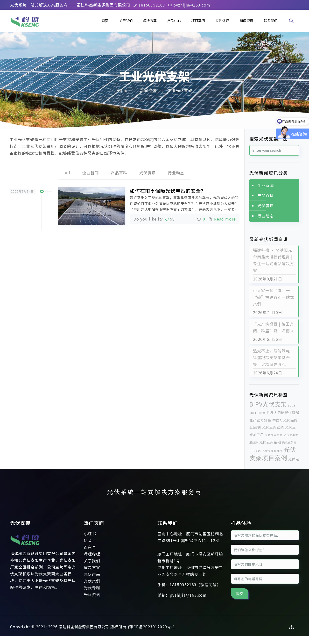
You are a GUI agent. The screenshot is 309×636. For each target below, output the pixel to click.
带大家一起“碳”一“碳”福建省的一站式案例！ (273, 297)
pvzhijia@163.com (191, 5)
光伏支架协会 (273, 435)
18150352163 (152, 5)
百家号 (90, 547)
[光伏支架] (24, 547)
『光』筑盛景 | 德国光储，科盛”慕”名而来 (273, 327)
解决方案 (92, 567)
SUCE (291, 405)
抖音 (88, 540)
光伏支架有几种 (272, 451)
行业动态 (176, 173)
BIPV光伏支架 (268, 404)
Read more (225, 219)
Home (123, 90)
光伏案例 (92, 581)
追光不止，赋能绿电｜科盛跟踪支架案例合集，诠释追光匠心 (273, 357)
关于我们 (92, 561)
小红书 (90, 533)
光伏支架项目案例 (272, 453)
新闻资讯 (148, 90)
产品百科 (119, 173)
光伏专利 (92, 588)
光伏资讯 (147, 173)
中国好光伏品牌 (285, 420)
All (67, 173)
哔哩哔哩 (92, 554)
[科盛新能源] (24, 20)
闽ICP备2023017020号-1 (151, 626)
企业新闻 (90, 173)
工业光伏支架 (180, 90)
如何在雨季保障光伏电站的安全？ (168, 190)
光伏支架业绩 (273, 427)
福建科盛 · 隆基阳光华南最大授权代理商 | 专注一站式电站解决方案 (273, 260)
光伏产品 (92, 574)
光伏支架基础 (270, 442)
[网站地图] (291, 626)
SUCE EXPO (257, 413)
